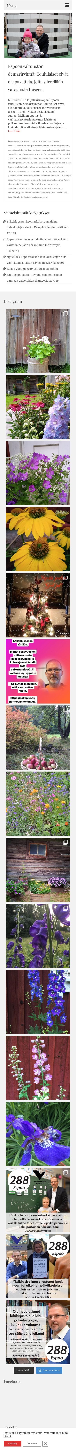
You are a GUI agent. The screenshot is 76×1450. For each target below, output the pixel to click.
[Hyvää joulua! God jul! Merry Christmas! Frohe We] (38, 605)
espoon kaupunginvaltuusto (29, 154)
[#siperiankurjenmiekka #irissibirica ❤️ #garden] (38, 1134)
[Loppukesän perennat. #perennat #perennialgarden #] (38, 870)
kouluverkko (44, 167)
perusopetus (25, 193)
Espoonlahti (64, 154)
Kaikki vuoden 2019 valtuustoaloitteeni (32, 268)
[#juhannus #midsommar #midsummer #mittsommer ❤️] (38, 473)
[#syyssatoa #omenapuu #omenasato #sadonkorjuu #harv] (38, 737)
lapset (54, 167)
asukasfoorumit (15, 146)
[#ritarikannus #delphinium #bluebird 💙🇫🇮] (38, 1002)
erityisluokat (14, 150)
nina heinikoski (15, 184)
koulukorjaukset (22, 167)
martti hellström (42, 176)
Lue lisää (14, 131)
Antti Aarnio (54, 141)
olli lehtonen (42, 184)
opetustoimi (40, 188)
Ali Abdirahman (39, 141)
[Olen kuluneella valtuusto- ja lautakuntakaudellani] (38, 1200)
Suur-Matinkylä (15, 197)
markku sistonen (25, 176)
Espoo (24, 150)
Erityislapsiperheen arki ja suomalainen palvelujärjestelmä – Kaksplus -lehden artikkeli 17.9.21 (37, 227)
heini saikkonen (56, 158)
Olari (33, 184)
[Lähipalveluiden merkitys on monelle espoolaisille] (38, 1332)
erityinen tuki (49, 146)
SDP (47, 193)
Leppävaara (23, 171)
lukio (45, 171)
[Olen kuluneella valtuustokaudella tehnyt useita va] (38, 1266)
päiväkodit (13, 193)
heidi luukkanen (41, 158)
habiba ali (12, 158)
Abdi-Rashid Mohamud (20, 141)
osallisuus (52, 188)
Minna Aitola (63, 180)
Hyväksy (12, 1443)
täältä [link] (7, 1436)
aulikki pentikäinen (33, 146)
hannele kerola (25, 158)
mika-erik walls (49, 180)
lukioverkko (54, 171)
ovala (60, 188)
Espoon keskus (50, 154)
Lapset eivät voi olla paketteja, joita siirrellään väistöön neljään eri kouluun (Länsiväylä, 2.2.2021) (37, 245)
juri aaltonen (40, 163)
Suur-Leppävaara (59, 193)
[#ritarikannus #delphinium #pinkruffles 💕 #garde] (38, 1068)
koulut (34, 167)
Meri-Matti (36, 180)
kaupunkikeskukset (56, 163)
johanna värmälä (24, 163)
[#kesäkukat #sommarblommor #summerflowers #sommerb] (38, 341)
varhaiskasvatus (40, 197)
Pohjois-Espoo (38, 193)
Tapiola (27, 197)
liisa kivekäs (36, 171)
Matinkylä (56, 176)
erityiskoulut (63, 146)
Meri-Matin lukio (21, 180)
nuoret (26, 184)
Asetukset (32, 1443)
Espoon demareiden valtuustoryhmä (45, 150)
